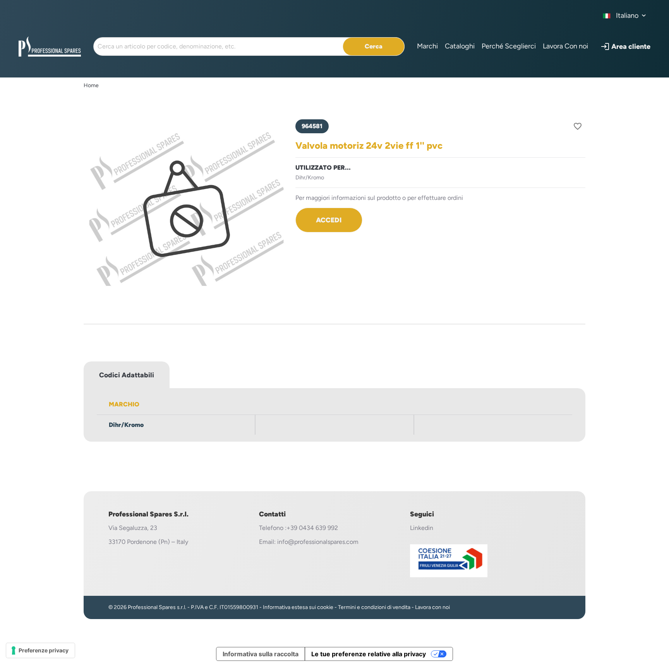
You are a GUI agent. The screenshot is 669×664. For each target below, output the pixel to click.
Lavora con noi (432, 607)
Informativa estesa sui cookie (298, 607)
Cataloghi (460, 46)
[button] (625, 46)
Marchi (427, 46)
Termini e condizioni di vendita (374, 607)
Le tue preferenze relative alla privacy (368, 654)
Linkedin (421, 528)
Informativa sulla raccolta (260, 654)
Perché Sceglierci (509, 46)
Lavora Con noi (565, 46)
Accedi (328, 220)
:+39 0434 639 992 (311, 528)
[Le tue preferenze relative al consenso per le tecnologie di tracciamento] (40, 650)
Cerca (374, 46)
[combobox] (624, 15)
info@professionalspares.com (318, 541)
